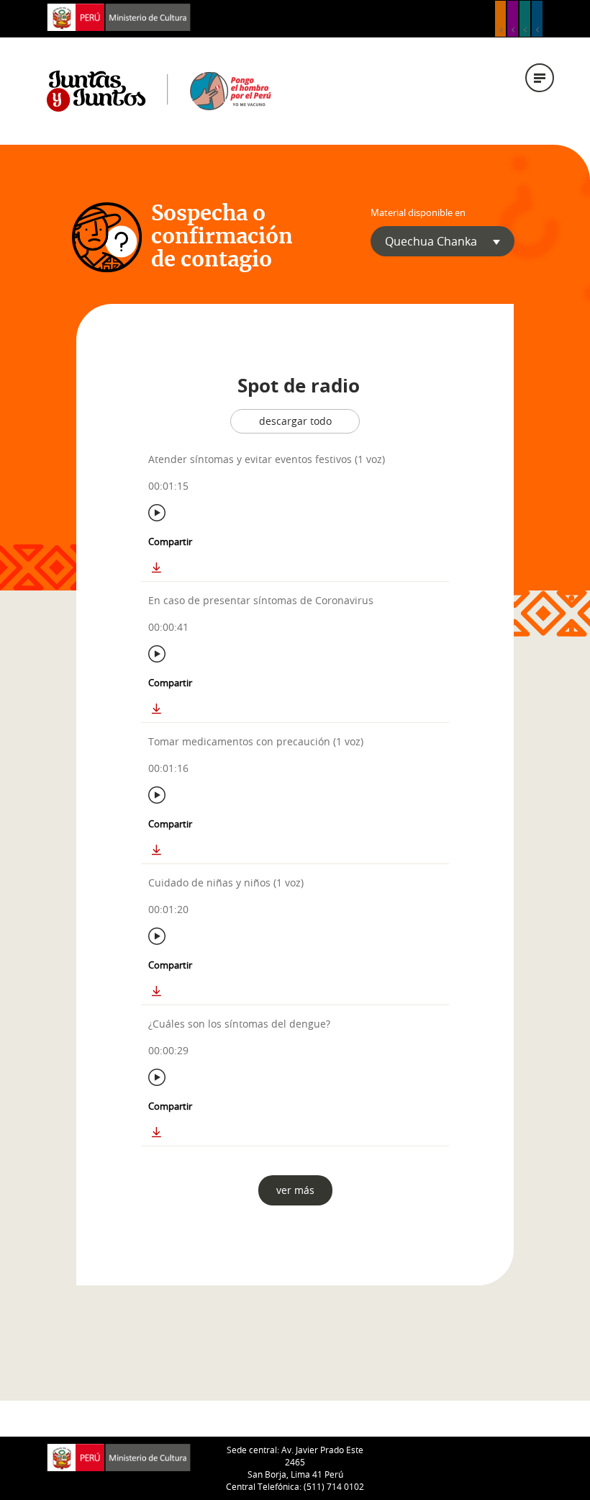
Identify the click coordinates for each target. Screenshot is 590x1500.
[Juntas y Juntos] (159, 90)
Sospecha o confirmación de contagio (222, 237)
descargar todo (295, 421)
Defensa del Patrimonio (537, 19)
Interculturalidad (524, 19)
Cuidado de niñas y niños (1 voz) (226, 882)
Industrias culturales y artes (512, 19)
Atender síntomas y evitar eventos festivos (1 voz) (266, 459)
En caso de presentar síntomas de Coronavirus (260, 600)
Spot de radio (298, 385)
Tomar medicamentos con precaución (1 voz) (255, 741)
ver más (295, 1190)
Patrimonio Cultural (500, 19)
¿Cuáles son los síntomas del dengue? (239, 1023)
